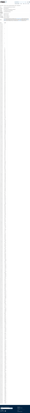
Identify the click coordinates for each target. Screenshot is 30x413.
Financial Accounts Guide (19, 18)
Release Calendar (17, 3)
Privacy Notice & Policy (19, 411)
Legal (18, 410)
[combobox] (19, 2)
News (23, 3)
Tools (21, 3)
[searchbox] (20, 2)
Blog (26, 3)
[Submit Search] (25, 2)
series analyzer (19, 20)
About (28, 3)
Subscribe (11, 408)
